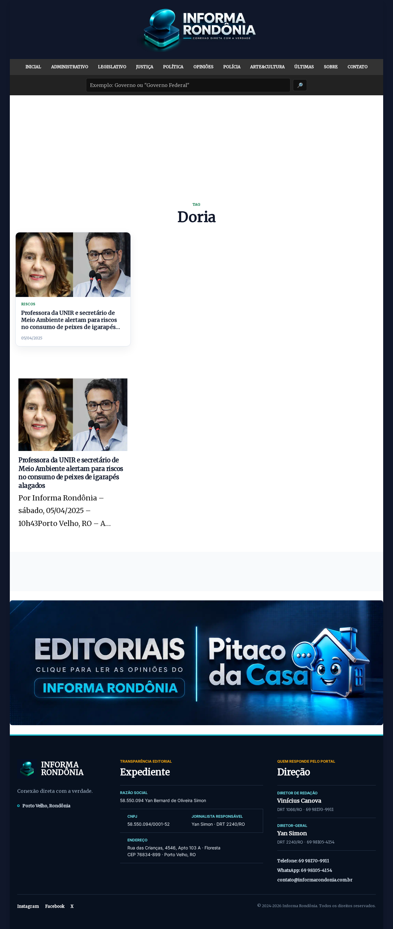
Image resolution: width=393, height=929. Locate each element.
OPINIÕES (203, 66)
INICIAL (33, 66)
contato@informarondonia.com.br (314, 880)
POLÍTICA (173, 66)
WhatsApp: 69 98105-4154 (304, 870)
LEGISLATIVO (112, 66)
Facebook (54, 906)
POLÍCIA (231, 66)
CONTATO (358, 66)
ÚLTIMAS (304, 66)
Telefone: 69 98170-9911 (303, 861)
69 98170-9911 (319, 809)
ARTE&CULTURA (267, 66)
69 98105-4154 (321, 842)
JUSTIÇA (144, 66)
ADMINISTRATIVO (69, 66)
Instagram (28, 906)
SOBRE (331, 66)
